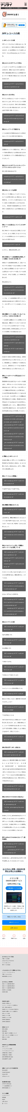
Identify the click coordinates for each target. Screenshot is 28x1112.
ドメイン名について (6, 962)
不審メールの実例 (5, 958)
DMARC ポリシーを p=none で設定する (10, 1009)
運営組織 (4, 1097)
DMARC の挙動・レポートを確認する (9, 1011)
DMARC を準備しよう (6, 1003)
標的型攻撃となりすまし (7, 976)
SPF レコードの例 (6, 1013)
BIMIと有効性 (5, 1029)
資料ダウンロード (14, 922)
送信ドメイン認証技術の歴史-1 (8, 983)
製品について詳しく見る (14, 916)
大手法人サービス (5, 1076)
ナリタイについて (5, 1095)
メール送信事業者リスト (7, 1085)
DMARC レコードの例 (6, 1017)
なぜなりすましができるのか (8, 960)
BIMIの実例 (4, 1031)
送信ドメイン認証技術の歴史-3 (8, 987)
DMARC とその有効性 (6, 989)
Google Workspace (6, 1072)
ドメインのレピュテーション (8, 1050)
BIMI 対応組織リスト (6, 1087)
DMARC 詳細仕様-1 (6, 1019)
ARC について (5, 1046)
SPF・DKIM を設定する (7, 1007)
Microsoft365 (4, 1070)
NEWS (3, 1099)
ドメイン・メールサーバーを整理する (9, 1005)
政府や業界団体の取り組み (7, 1056)
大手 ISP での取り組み (6, 1083)
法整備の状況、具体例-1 (7, 1052)
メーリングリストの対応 (7, 1048)
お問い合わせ (14, 928)
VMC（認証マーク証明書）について (9, 1033)
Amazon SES (5, 1074)
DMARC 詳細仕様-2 (6, 1021)
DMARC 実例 (5, 991)
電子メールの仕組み (6, 964)
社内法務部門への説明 (6, 1058)
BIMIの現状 (4, 1039)
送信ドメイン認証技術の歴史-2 (8, 985)
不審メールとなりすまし (7, 974)
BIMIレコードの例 (5, 1037)
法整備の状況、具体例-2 (7, 1054)
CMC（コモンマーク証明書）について (10, 1035)
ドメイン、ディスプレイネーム (8, 972)
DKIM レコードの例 (6, 1015)
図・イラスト (5, 1103)
